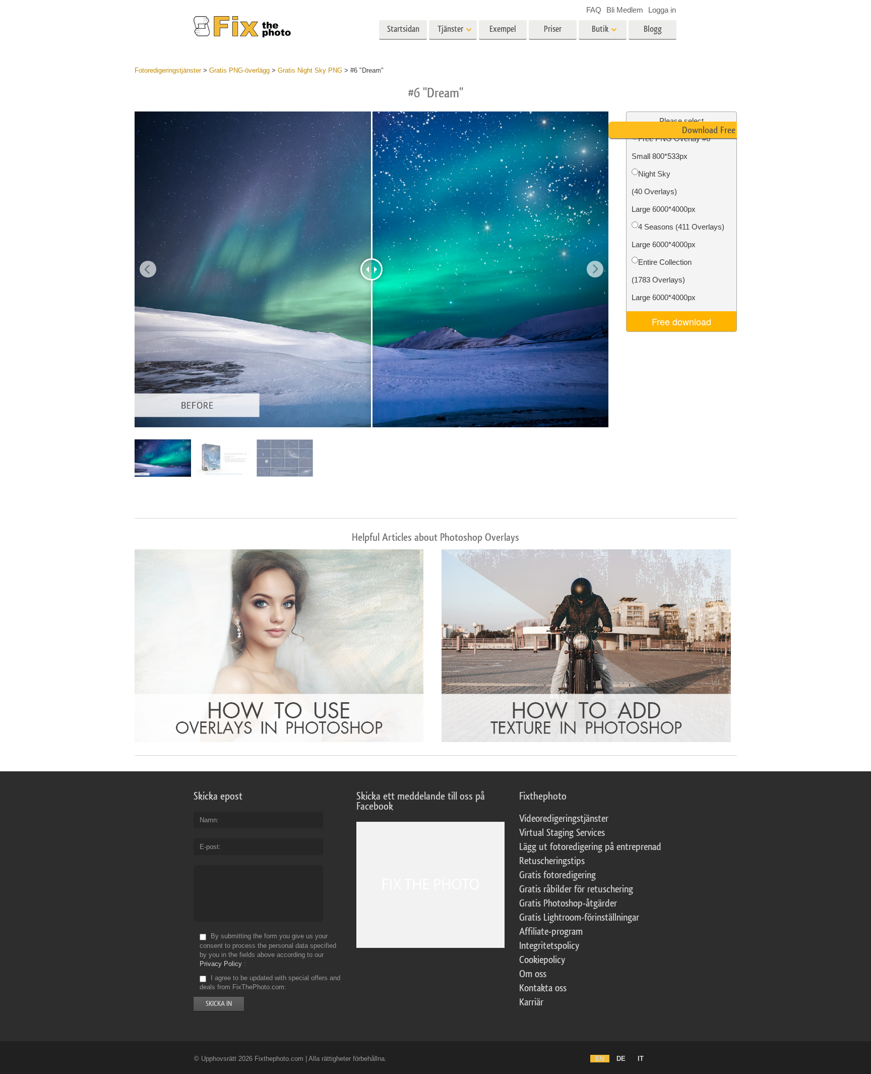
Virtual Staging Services (562, 833)
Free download (681, 321)
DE (621, 1058)
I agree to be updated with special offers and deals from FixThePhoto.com (270, 982)
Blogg (653, 29)
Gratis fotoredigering (557, 875)
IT (641, 1058)
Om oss (532, 974)
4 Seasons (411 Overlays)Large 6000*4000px (678, 235)
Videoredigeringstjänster (563, 819)
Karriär (531, 1002)
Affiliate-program (551, 932)
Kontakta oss (543, 988)
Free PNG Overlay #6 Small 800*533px (671, 147)
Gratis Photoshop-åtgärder (568, 903)
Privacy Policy (221, 964)
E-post (209, 847)
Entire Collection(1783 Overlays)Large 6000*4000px (664, 280)
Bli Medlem (624, 10)
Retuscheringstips (552, 861)
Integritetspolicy (549, 946)
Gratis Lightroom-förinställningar (579, 918)
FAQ (593, 10)
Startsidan (403, 29)
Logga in (662, 10)
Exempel (502, 29)
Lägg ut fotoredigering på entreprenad (590, 847)
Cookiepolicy (542, 960)
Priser (553, 29)
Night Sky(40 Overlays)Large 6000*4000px (664, 191)
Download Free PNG (717, 130)
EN (599, 1058)
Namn (208, 820)
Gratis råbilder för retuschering (576, 889)
